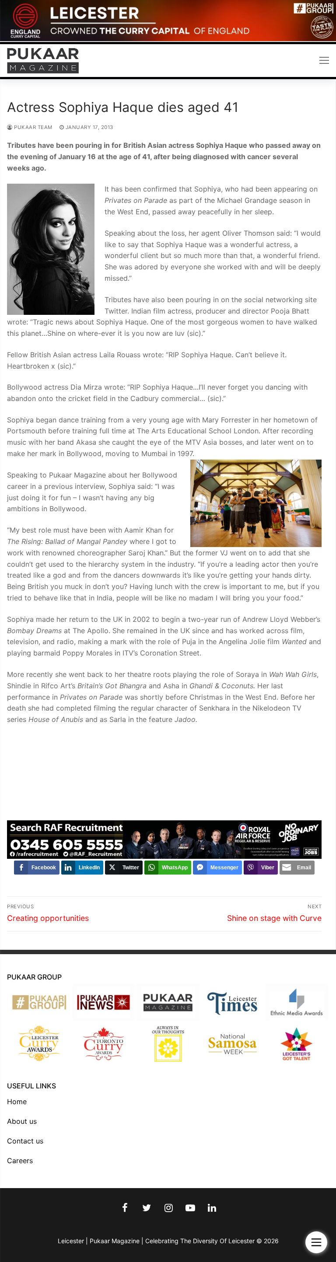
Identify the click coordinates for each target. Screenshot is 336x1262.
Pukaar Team (32, 127)
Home (17, 1101)
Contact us (25, 1140)
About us (22, 1121)
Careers (20, 1160)
